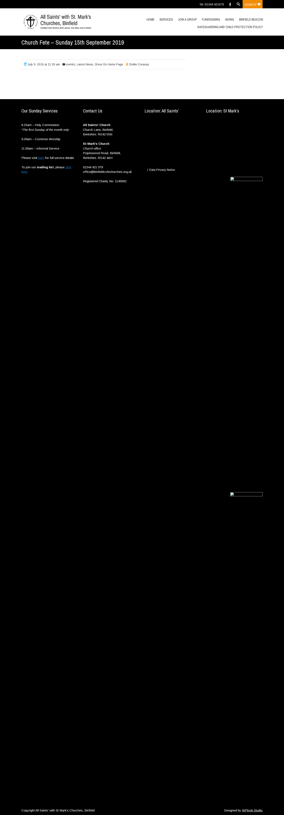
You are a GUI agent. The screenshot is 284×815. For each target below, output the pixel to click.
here (41, 158)
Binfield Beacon (251, 19)
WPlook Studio (252, 810)
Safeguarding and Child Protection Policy (230, 27)
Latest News (85, 64)
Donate (251, 4)
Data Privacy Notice (162, 169)
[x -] (57, 21)
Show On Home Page (109, 64)
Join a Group (187, 19)
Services (166, 19)
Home (150, 19)
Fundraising (211, 19)
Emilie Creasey (139, 64)
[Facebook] (230, 4)
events (70, 64)
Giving (229, 19)
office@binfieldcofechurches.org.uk (107, 171)
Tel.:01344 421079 (211, 4)
